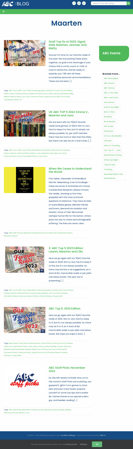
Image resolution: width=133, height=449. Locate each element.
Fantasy (18, 93)
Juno (39, 153)
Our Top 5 (26, 96)
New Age (53, 153)
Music (19, 96)
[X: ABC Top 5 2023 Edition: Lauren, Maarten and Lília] (24, 260)
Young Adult (57, 296)
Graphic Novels (35, 93)
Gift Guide (108, 126)
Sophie (51, 352)
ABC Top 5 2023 (24, 290)
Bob (40, 233)
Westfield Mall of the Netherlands (113, 176)
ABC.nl (102, 435)
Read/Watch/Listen (113, 155)
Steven (58, 352)
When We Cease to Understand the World (70, 170)
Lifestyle (107, 140)
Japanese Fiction (20, 346)
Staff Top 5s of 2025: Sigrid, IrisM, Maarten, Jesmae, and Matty (68, 45)
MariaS (15, 349)
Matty (71, 93)
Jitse (35, 346)
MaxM (61, 409)
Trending (108, 169)
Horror (45, 93)
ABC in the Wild (111, 92)
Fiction (25, 93)
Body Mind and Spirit (40, 150)
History (33, 153)
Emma (55, 343)
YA (20, 99)
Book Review (109, 121)
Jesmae (56, 93)
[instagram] (79, 3)
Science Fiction (37, 96)
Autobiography (38, 90)
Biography (46, 290)
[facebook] (74, 3)
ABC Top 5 (13, 90)
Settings (83, 444)
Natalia (28, 349)
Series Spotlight (111, 160)
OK (97, 444)
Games (13, 153)
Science (21, 296)
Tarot (19, 156)
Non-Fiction (43, 349)
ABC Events (111, 53)
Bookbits (108, 116)
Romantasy (63, 293)
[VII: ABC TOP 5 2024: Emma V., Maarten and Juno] (24, 123)
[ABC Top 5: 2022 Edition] (24, 320)
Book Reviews (60, 233)
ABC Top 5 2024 (24, 150)
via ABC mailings (68, 435)
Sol (46, 352)
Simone (40, 352)
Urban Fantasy (45, 296)
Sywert (15, 236)
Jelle (30, 346)
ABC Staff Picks (15, 409)
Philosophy (62, 349)
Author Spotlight (111, 107)
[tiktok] (84, 3)
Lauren (33, 293)
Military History (10, 96)
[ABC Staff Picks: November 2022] (24, 379)
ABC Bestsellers (111, 78)
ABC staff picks (111, 97)
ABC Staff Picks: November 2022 (67, 369)
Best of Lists (37, 290)
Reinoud (7, 412)
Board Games (30, 343)
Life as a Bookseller (113, 136)
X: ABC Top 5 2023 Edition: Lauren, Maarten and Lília (66, 249)
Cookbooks (57, 290)
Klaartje (53, 346)
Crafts (52, 150)
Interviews (108, 131)
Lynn (69, 346)
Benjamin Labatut (31, 233)
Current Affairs (66, 90)
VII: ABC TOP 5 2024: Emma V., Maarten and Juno (69, 113)
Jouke (46, 346)
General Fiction (23, 153)
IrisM (50, 93)
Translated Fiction (11, 99)
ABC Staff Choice (16, 233)
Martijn (21, 349)
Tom (27, 412)
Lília (38, 293)
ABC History (109, 88)
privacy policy (71, 444)
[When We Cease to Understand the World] (24, 180)
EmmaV (59, 150)
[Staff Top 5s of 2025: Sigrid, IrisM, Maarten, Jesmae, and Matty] (24, 53)
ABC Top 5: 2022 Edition (64, 308)
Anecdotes (109, 102)
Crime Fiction (67, 290)
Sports (53, 96)
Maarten (64, 93)
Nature (34, 349)
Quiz (119, 150)
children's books (52, 90)
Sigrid (47, 96)
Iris (11, 346)
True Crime (42, 156)
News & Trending (112, 145)
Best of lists (109, 112)
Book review (48, 233)
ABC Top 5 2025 (24, 90)
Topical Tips (109, 164)
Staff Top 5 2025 (63, 96)
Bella (11, 343)
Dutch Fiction (9, 93)
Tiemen (7, 355)
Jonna (40, 346)
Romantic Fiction (11, 296)
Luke (42, 409)
